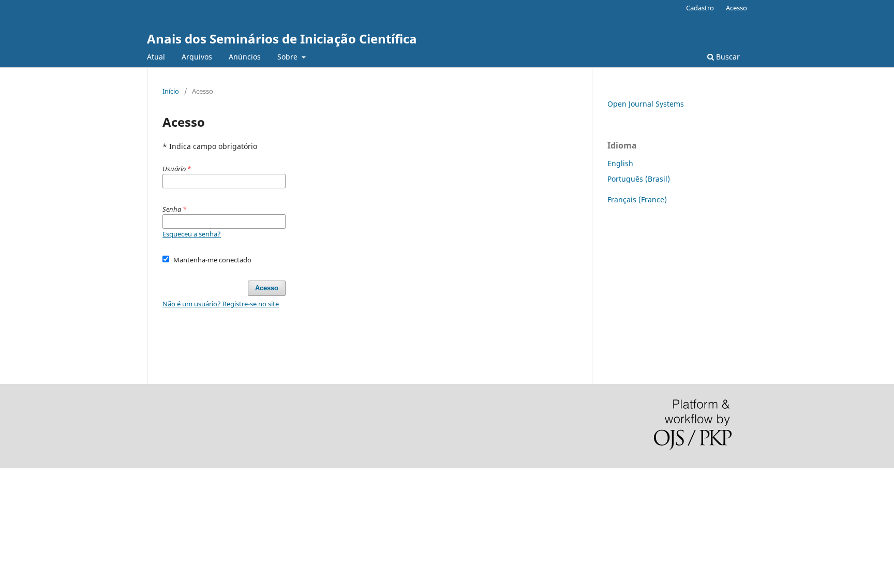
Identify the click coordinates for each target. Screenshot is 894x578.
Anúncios (245, 57)
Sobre (288, 57)
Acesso (736, 7)
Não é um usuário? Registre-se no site (220, 303)
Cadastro (700, 7)
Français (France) (637, 199)
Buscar (727, 57)
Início (170, 91)
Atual (156, 57)
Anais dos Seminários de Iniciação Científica (282, 38)
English (620, 163)
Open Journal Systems (645, 104)
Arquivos (197, 57)
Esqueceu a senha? (191, 234)
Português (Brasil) (638, 179)
